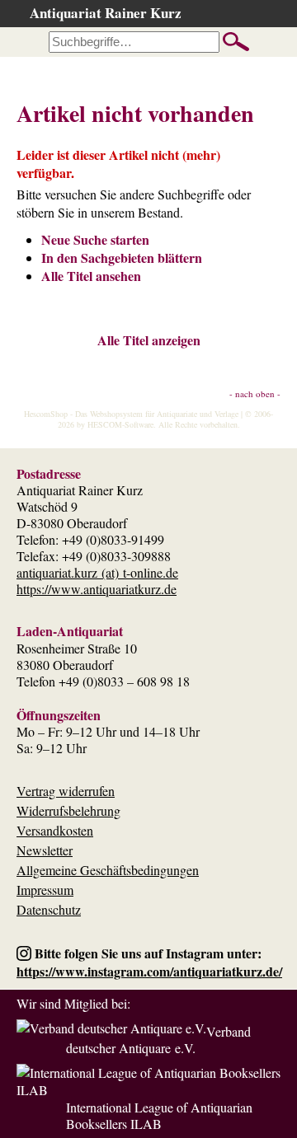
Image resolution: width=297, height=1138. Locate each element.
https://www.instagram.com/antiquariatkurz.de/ (149, 971)
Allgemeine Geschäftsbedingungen (107, 869)
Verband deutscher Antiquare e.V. (158, 1039)
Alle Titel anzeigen (148, 339)
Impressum (44, 889)
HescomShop (46, 413)
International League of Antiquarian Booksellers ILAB (159, 1115)
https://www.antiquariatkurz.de (96, 588)
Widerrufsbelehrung (68, 810)
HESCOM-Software (120, 424)
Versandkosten (54, 830)
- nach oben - (254, 393)
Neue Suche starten (95, 239)
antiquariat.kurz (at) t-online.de (97, 572)
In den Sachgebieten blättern (121, 257)
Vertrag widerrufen (65, 790)
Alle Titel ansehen (91, 275)
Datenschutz (48, 909)
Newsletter (44, 850)
